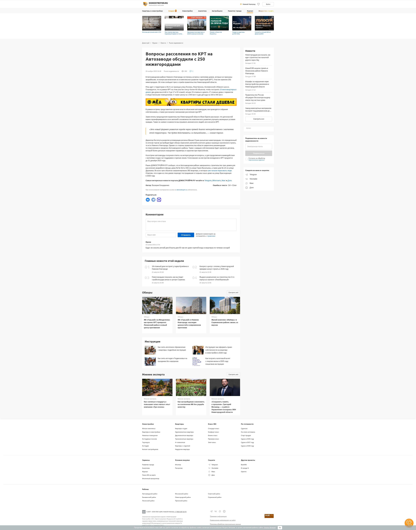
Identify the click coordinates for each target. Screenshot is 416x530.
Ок (280, 527)
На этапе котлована (248, 432)
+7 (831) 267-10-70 (180, 512)
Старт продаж (246, 435)
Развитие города (234, 11)
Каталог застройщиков (150, 449)
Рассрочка (178, 468)
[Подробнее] (160, 17)
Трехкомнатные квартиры (184, 439)
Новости (163, 43)
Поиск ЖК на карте (149, 475)
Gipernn (243, 471)
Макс (224, 180)
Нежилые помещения (150, 435)
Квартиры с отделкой (182, 446)
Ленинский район (148, 501)
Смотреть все (258, 119)
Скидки (171, 11)
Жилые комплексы (148, 428)
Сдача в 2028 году (247, 446)
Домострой (145, 43)
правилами (211, 236)
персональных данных (257, 160)
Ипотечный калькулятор (150, 478)
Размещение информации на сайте (223, 520)
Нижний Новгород (249, 4)
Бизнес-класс (212, 435)
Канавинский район (149, 497)
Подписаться (258, 153)
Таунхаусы (146, 442)
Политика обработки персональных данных (225, 524)
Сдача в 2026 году (247, 439)
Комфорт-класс (213, 432)
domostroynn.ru (182, 190)
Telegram (208, 180)
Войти (268, 4)
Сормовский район (214, 497)
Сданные (244, 428)
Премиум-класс (213, 439)
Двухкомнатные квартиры (184, 435)
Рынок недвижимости (176, 43)
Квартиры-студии (181, 428)
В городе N (245, 468)
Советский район (214, 494)
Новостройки (187, 11)
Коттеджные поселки (149, 439)
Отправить (186, 235)
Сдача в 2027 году (247, 442)
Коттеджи (145, 446)
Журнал (250, 11)
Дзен (230, 180)
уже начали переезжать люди (220, 170)
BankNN (244, 464)
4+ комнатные (180, 442)
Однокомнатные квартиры (184, 432)
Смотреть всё (233, 292)
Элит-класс (212, 442)
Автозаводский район (149, 494)
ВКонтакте (216, 180)
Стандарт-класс (213, 428)
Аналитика (202, 11)
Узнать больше (270, 527)
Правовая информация (218, 516)
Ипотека (178, 464)
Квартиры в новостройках (152, 11)
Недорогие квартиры (182, 449)
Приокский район (181, 501)
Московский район (181, 494)
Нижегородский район (183, 497)
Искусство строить (266, 11)
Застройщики (217, 11)
